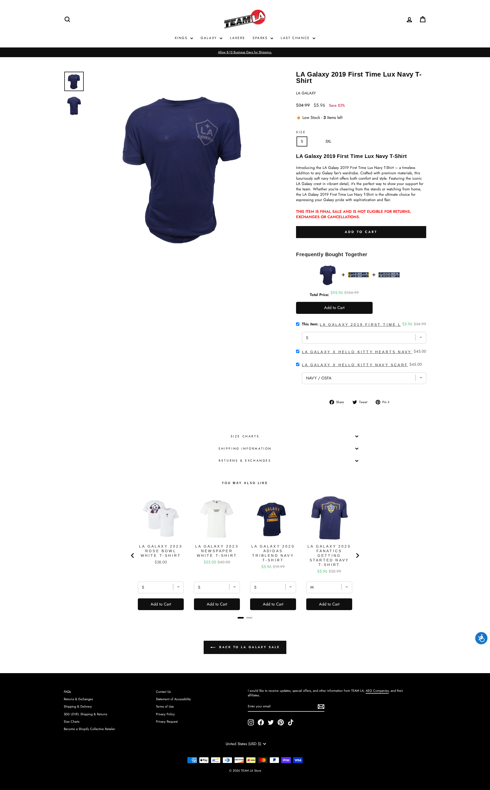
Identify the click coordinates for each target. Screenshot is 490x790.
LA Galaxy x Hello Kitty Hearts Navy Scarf (366, 352)
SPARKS (261, 37)
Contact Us (163, 691)
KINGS (182, 37)
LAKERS (237, 37)
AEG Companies (377, 690)
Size (301, 132)
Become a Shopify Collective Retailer (89, 728)
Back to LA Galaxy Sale (248, 647)
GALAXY (209, 37)
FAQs (67, 691)
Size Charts (245, 436)
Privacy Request (167, 721)
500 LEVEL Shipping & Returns (85, 714)
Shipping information (245, 448)
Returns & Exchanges (245, 460)
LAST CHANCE (296, 37)
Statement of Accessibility (173, 699)
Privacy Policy (165, 714)
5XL (328, 141)
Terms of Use (165, 706)
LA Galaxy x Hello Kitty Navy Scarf (355, 365)
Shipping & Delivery (78, 706)
